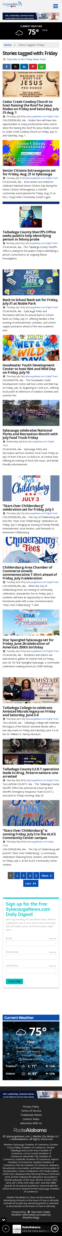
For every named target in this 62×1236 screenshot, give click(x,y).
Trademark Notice (31, 1115)
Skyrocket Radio (40, 1212)
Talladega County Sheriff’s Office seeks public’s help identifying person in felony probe (29, 236)
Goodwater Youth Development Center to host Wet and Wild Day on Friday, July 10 (29, 369)
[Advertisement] (31, 16)
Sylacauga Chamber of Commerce (31, 1144)
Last (28, 883)
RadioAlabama (19, 1139)
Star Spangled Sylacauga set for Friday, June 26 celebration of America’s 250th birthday (28, 643)
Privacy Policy (31, 1106)
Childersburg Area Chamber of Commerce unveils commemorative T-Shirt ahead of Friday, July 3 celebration (30, 572)
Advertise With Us (31, 1123)
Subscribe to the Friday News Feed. (26, 59)
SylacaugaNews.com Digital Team (42, 116)
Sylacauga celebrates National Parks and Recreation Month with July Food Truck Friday (30, 434)
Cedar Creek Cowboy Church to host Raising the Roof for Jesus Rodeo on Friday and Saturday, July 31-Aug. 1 (31, 107)
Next (45, 876)
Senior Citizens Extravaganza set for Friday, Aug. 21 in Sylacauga (29, 172)
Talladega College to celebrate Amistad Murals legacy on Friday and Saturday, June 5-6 (29, 711)
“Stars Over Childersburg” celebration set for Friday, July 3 (28, 507)
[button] (55, 6)
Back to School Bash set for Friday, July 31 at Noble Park (30, 301)
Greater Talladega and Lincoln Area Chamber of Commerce (33, 1150)
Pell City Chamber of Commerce (32, 1165)
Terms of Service (31, 1110)
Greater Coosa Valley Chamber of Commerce (32, 1146)
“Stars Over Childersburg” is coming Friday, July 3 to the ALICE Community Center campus (29, 834)
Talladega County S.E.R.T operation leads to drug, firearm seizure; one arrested (31, 773)
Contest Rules (31, 1119)
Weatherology (30, 1217)
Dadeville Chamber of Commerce (33, 1159)
